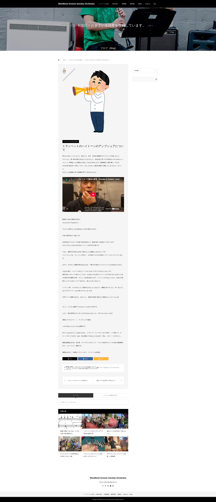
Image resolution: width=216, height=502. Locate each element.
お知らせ (147, 3)
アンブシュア (79, 367)
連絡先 (140, 3)
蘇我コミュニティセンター (92, 368)
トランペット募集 (95, 367)
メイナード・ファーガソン (72, 368)
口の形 (80, 368)
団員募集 (124, 3)
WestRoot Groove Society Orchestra (76, 4)
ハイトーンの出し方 (103, 367)
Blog (155, 3)
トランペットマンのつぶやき (70, 141)
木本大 (83, 368)
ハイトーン (93, 366)
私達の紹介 (115, 3)
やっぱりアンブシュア (71, 367)
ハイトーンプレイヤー (114, 367)
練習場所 (132, 3)
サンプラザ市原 (86, 367)
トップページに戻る (103, 3)
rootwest (71, 366)
